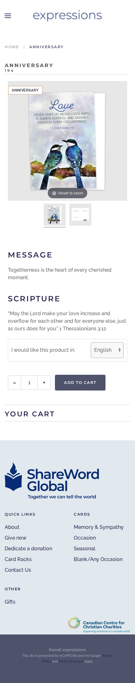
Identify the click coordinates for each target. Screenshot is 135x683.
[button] (8, 16)
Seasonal (84, 549)
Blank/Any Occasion (98, 559)
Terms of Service (71, 661)
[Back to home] (67, 16)
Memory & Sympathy (99, 527)
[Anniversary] (55, 216)
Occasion (85, 538)
